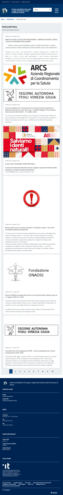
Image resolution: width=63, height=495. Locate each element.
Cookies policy (18, 483)
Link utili (27, 483)
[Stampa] (50, 10)
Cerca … (36, 10)
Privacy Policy (6, 483)
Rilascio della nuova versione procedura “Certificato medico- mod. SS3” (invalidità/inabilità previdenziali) (29, 228)
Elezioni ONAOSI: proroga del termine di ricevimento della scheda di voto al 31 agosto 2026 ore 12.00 (31, 296)
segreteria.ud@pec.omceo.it (10, 400)
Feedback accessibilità (9, 484)
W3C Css (30, 484)
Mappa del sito (40, 484)
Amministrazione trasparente (42, 483)
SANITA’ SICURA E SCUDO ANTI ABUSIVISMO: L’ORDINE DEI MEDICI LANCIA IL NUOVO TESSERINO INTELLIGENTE (31, 40)
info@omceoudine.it (8, 396)
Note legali (22, 484)
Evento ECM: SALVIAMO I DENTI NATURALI (20, 164)
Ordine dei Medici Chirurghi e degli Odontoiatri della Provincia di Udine (21, 10)
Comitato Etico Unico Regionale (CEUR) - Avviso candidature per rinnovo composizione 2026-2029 (30, 352)
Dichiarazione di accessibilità (11, 486)
